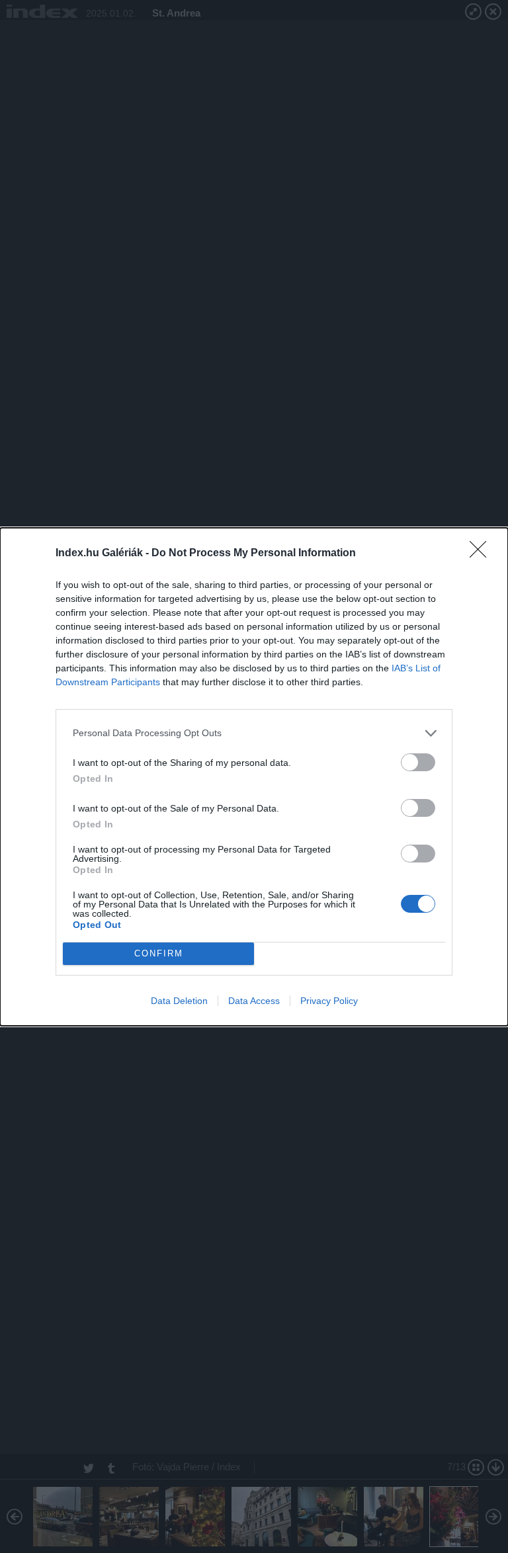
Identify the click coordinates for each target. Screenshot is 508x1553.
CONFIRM (158, 953)
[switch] (418, 762)
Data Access (254, 1000)
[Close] (482, 553)
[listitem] (254, 733)
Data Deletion (179, 1000)
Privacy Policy (329, 1000)
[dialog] (254, 777)
